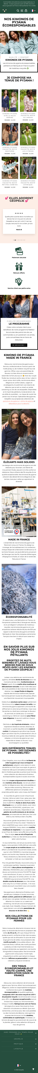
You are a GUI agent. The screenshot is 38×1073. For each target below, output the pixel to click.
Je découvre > (19, 345)
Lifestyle (18, 1048)
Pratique (18, 1044)
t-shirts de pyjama (26, 401)
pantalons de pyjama (11, 401)
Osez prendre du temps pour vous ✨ (18, 1033)
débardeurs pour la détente (19, 404)
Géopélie (18, 1039)
